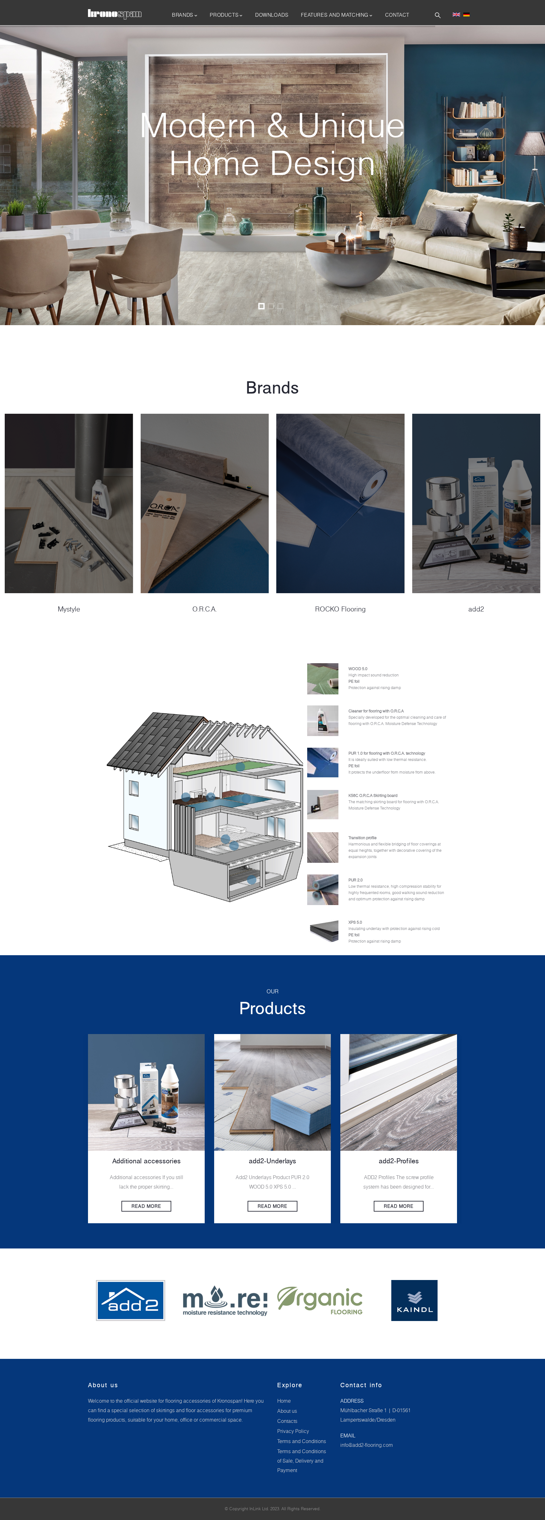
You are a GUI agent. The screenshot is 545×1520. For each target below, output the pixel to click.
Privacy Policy (293, 1431)
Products (224, 14)
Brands (182, 14)
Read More (146, 1206)
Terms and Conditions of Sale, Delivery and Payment (301, 1461)
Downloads (271, 14)
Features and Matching (334, 14)
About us (287, 1410)
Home (284, 1400)
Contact (397, 14)
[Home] (114, 14)
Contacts (287, 1421)
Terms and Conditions (301, 1441)
